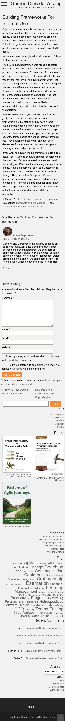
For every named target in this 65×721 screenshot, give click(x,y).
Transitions (58, 613)
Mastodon (59, 423)
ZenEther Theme (19, 717)
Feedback (57, 583)
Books (60, 563)
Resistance (31, 602)
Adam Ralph (20, 235)
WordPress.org (57, 689)
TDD (19, 609)
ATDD (51, 563)
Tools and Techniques (53, 545)
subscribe (17, 368)
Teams (42, 609)
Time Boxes (44, 612)
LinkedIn (60, 420)
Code (17, 571)
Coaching (54, 567)
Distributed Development (14, 584)
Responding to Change (53, 542)
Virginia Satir (57, 616)
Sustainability (54, 605)
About (31, 706)
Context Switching (56, 576)
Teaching (30, 610)
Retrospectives (52, 601)
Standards (37, 605)
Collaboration (28, 572)
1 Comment (52, 199)
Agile (29, 562)
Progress (39, 598)
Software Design (16, 605)
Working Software (55, 551)
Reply (6, 267)
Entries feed (58, 683)
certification (20, 567)
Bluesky (60, 426)
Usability (25, 616)
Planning (59, 592)
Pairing (50, 592)
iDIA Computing (56, 414)
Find (56, 403)
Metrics (42, 592)
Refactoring (56, 598)
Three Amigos (23, 612)
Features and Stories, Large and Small (44, 628)
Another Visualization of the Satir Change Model (40, 650)
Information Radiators (31, 588)
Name (6, 329)
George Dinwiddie (32, 199)
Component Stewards (42, 175)
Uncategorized (57, 548)
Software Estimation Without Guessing (50, 478)
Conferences (36, 575)
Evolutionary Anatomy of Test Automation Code (19, 475)
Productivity (20, 598)
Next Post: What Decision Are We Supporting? (44, 393)
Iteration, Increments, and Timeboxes (45, 635)
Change (36, 567)
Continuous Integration (22, 579)
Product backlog (53, 594)
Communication (49, 571)
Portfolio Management (30, 206)
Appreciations (41, 563)
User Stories (41, 615)
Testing (57, 609)
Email (6, 338)
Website (6, 347)
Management (9, 206)
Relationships (14, 601)
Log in (61, 680)
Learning (55, 588)
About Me (17, 563)
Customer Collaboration (53, 536)
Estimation (37, 583)
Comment (8, 297)
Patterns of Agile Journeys (18, 526)
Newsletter (59, 417)
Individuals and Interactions (30, 202)
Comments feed (56, 686)
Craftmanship (50, 579)
